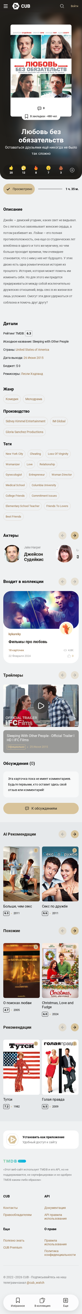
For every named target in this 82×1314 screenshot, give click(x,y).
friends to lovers (57, 506)
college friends (15, 495)
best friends (13, 516)
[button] (75, 535)
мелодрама (33, 399)
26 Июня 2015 (34, 358)
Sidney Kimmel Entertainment (25, 421)
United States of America (32, 349)
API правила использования (55, 1216)
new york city (14, 453)
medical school (15, 485)
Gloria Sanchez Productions (24, 432)
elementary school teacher (22, 506)
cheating (35, 453)
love (30, 464)
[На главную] (21, 6)
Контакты (10, 1208)
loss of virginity (58, 453)
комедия (12, 399)
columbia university (44, 485)
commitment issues (44, 495)
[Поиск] (62, 6)
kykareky (15, 634)
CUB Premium (12, 1247)
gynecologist (14, 474)
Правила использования (55, 1242)
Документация (55, 1208)
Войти (74, 6)
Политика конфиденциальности (60, 1252)
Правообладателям (17, 1215)
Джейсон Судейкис (34, 557)
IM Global (58, 421)
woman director (62, 474)
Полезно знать (13, 1240)
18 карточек (16, 650)
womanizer (13, 464)
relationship (47, 464)
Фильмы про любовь (28, 641)
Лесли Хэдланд (32, 374)
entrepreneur (37, 474)
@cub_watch (35, 1282)
